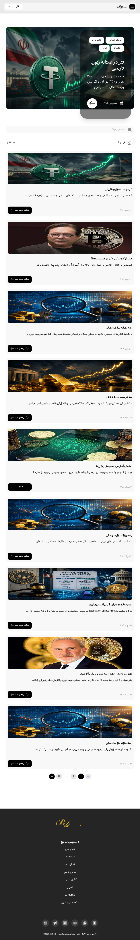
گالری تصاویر (70, 880)
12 (59, 776)
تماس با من (70, 872)
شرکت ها (70, 857)
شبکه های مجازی (70, 903)
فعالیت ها (70, 864)
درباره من (70, 849)
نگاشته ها (70, 895)
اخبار (70, 887)
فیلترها (121, 142)
